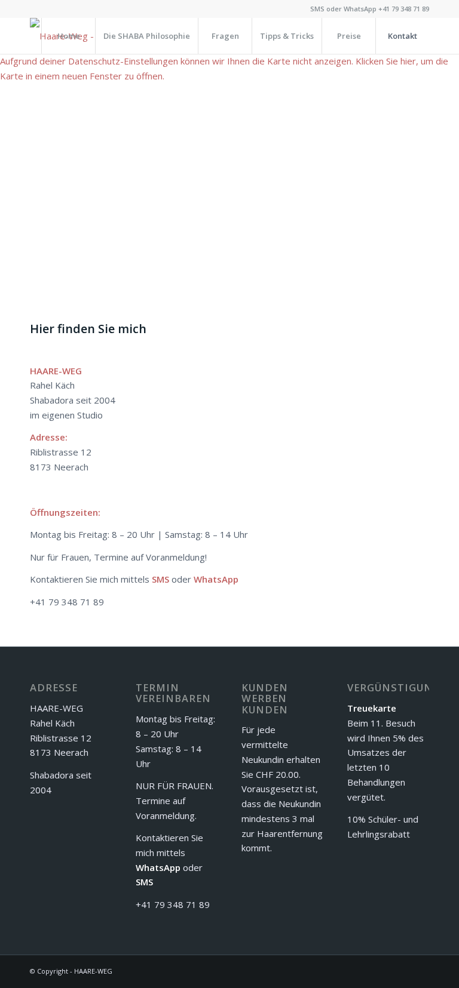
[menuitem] (68, 36)
